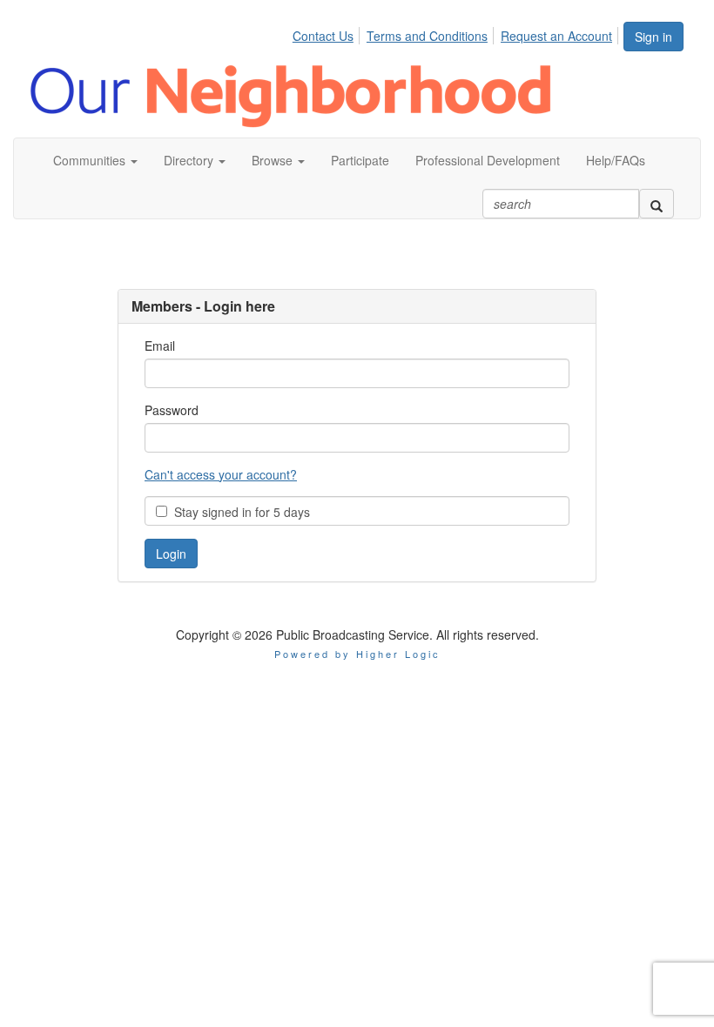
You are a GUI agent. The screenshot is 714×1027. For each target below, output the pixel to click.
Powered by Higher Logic (357, 654)
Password (172, 410)
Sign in (653, 36)
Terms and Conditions (427, 35)
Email (160, 345)
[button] (95, 160)
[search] (656, 203)
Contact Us (323, 35)
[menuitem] (328, 33)
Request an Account (556, 35)
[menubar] (457, 33)
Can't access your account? (221, 474)
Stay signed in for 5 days (238, 511)
